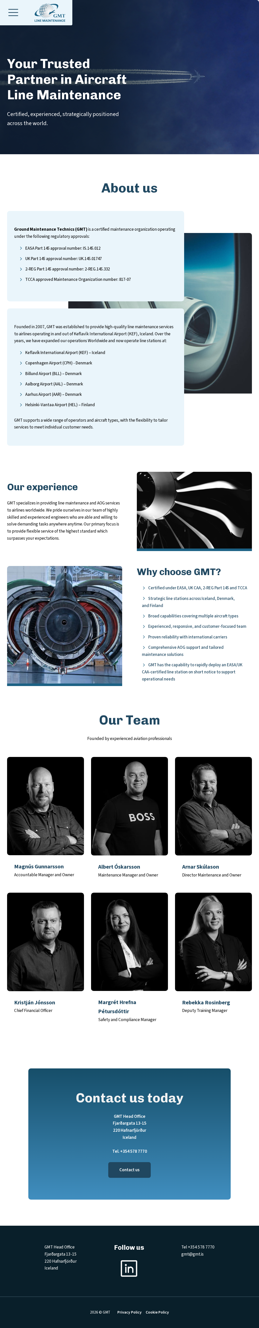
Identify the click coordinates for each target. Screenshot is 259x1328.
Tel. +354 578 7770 (129, 1151)
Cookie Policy (157, 1312)
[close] (13, 12)
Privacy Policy (129, 1312)
